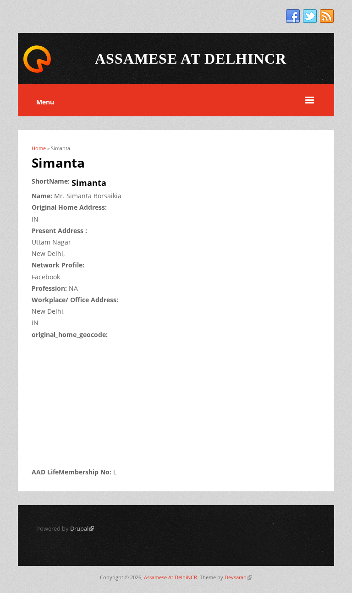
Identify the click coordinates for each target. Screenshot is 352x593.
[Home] (37, 71)
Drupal (82, 528)
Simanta (89, 182)
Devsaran (238, 577)
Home (39, 148)
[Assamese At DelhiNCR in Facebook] (293, 16)
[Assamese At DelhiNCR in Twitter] (309, 16)
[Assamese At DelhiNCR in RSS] (326, 16)
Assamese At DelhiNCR (170, 577)
